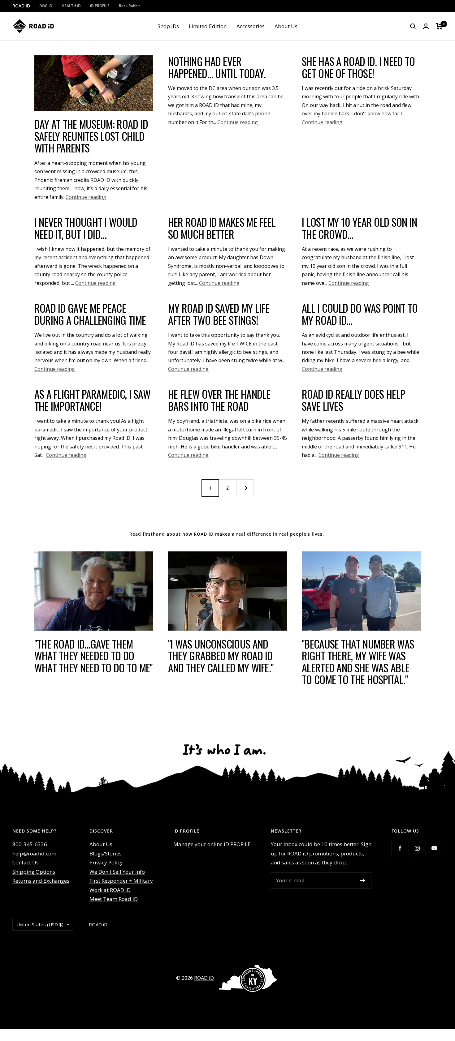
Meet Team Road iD (113, 898)
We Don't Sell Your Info (117, 871)
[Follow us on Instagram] (417, 848)
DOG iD (45, 5)
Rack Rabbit (129, 5)
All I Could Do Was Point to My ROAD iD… (360, 314)
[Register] (362, 880)
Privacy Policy (106, 862)
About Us (286, 26)
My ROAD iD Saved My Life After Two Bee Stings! (218, 314)
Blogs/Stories (105, 853)
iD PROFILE (100, 5)
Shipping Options (33, 871)
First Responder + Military (121, 880)
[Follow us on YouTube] (434, 848)
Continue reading (86, 197)
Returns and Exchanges (40, 880)
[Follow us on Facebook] (400, 848)
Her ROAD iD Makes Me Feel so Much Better (222, 228)
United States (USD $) (39, 924)
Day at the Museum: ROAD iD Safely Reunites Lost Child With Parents (91, 136)
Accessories (250, 26)
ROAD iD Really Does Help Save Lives (353, 400)
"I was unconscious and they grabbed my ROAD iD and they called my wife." (221, 655)
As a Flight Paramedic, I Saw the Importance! (92, 400)
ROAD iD (21, 6)
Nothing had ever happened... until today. (217, 67)
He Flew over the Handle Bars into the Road (219, 400)
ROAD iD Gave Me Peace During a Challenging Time (90, 314)
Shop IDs (168, 26)
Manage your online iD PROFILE (212, 844)
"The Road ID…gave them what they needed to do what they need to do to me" (93, 655)
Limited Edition (208, 26)
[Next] (245, 488)
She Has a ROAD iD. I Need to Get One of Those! (358, 67)
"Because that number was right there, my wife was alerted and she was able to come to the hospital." (358, 662)
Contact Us (25, 862)
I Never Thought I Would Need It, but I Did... (85, 228)
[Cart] (439, 26)
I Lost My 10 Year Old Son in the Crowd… (359, 228)
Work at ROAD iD (110, 889)
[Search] (413, 26)
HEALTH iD (71, 5)
